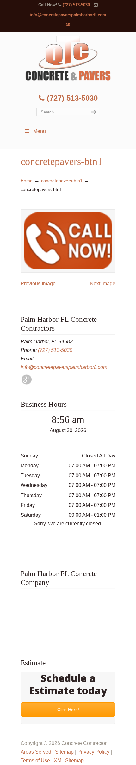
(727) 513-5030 (76, 5)
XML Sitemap (69, 760)
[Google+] (68, 24)
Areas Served (36, 752)
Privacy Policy (93, 752)
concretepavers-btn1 (62, 180)
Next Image (102, 283)
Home (27, 180)
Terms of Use (35, 760)
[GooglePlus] (27, 383)
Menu (39, 131)
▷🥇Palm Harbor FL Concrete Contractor (68, 58)
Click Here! (68, 709)
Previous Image (38, 283)
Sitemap (64, 752)
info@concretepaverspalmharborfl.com (68, 14)
